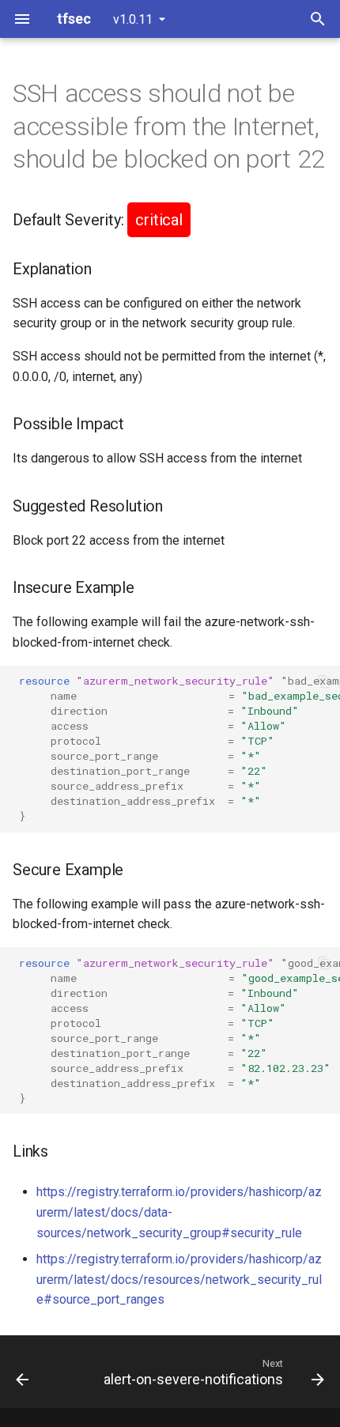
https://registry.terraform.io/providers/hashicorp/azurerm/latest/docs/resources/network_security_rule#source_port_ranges (179, 1279)
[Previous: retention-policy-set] (22, 1371)
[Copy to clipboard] (324, 681)
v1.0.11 (133, 19)
